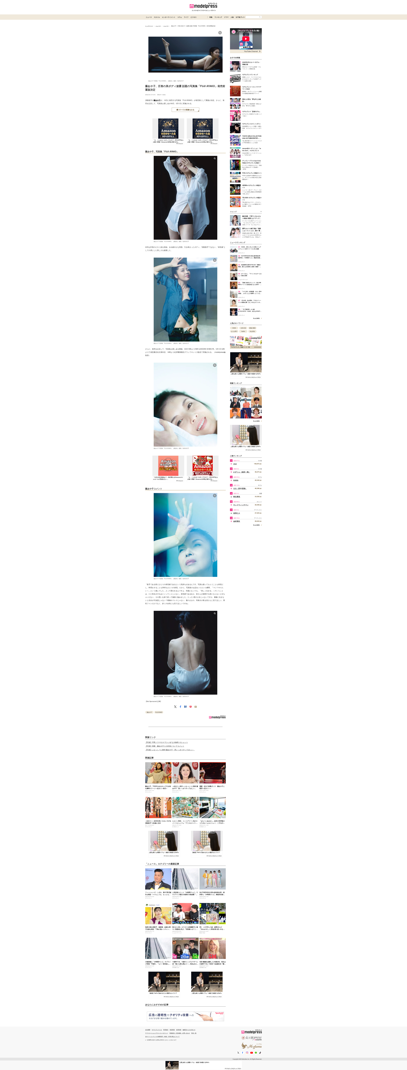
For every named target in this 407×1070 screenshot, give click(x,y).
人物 (232, 17)
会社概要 (147, 1030)
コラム (179, 17)
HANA (234, 328)
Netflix (243, 331)
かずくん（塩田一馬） (241, 472)
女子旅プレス (240, 17)
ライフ (186, 17)
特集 (210, 17)
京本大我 (243, 328)
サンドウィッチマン (241, 505)
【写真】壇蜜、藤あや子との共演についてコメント (164, 746)
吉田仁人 (236, 513)
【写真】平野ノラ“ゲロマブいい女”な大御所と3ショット (166, 742)
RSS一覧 (193, 1033)
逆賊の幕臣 (252, 328)
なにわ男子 (234, 331)
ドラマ (226, 17)
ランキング (218, 17)
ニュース (149, 17)
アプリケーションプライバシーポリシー (156, 1033)
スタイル (157, 17)
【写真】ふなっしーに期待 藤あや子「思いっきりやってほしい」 (170, 750)
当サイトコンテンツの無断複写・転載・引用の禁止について (162, 1036)
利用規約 (165, 1030)
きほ (235, 464)
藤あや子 (157, 100)
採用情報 (178, 1030)
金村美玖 (236, 521)
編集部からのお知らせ (189, 1030)
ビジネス (194, 17)
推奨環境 (172, 1030)
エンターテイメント (168, 17)
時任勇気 (236, 496)
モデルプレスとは (157, 1030)
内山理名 (252, 331)
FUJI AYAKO (158, 712)
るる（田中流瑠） (240, 488)
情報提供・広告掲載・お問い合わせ (179, 1033)
